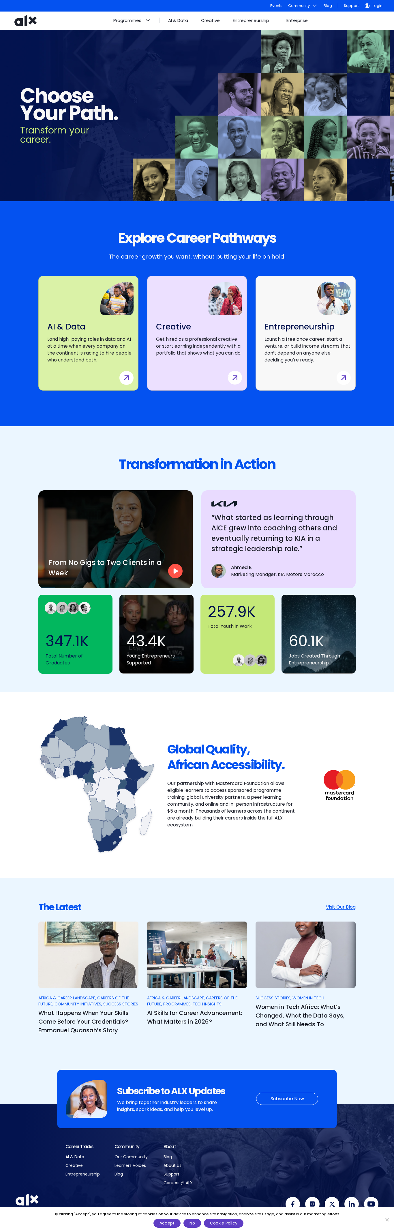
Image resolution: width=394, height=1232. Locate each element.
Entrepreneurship (82, 1174)
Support (351, 5)
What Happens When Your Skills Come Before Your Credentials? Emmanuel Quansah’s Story (83, 1021)
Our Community (131, 1157)
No (192, 1223)
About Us (172, 1165)
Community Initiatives (78, 1004)
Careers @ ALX (178, 1183)
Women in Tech (308, 998)
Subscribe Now (287, 1098)
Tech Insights (207, 1004)
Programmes (177, 1004)
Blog (328, 5)
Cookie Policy (223, 1223)
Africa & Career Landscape (66, 998)
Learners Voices (130, 1165)
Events (276, 5)
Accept (167, 1223)
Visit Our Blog (341, 907)
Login (377, 5)
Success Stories (120, 1004)
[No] (387, 1219)
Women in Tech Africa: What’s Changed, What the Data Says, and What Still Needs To (300, 1015)
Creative (74, 1165)
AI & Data (74, 1157)
